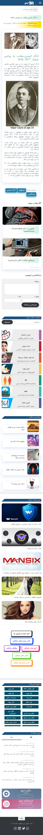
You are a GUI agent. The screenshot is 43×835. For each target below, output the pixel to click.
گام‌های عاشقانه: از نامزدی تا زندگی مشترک (27, 597)
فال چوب (29, 693)
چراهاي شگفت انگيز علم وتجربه (21, 260)
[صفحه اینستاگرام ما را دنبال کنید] (15, 828)
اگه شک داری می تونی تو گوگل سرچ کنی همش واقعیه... (18, 772)
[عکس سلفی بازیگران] (21, 658)
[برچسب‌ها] (31, 738)
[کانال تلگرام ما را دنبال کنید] (27, 828)
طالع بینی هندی (29, 713)
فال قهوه (11, 693)
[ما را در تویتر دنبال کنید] (23, 828)
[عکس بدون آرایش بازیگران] (21, 643)
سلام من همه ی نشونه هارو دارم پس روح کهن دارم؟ (19, 755)
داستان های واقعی (11, 722)
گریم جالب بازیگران (30, 648)
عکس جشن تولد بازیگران (21, 663)
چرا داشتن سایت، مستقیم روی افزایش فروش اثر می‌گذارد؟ (22, 573)
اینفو (20, 823)
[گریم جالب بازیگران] (30, 651)
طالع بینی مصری (11, 707)
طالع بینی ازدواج (29, 718)
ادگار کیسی (11, 190)
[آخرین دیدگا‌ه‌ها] (12, 738)
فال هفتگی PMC (29, 689)
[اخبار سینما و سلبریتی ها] (21, 636)
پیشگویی (31, 194)
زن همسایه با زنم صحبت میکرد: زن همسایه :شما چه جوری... (18, 781)
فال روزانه (11, 702)
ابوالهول (22, 190)
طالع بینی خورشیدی (12, 712)
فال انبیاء (29, 707)
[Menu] (40, 3)
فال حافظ (29, 702)
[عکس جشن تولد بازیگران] (21, 665)
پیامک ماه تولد (11, 718)
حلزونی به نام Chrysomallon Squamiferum (23, 230)
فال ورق (11, 689)
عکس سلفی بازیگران (21, 655)
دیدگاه (36, 282)
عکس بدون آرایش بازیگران (21, 641)
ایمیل (37, 296)
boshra (30, 23)
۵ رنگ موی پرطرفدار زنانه (33, 622)
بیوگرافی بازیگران (12, 648)
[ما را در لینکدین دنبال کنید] (19, 828)
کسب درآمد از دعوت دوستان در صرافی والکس (26, 524)
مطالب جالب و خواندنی (30, 9)
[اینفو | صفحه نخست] (27, 3)
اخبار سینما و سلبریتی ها (21, 634)
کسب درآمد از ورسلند (34, 548)
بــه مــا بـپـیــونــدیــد (26, 796)
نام (19, 296)
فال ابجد (29, 698)
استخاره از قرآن (11, 698)
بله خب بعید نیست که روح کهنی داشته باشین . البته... (18, 746)
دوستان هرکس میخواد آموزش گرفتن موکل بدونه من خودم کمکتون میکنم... (18, 763)
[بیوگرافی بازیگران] (11, 651)
